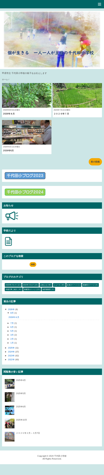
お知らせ (44, 285)
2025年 (11, 348)
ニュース (57, 285)
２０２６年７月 (61, 114)
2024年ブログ (28, 285)
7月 (12, 323)
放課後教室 (46, 289)
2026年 (11, 309)
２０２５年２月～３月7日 (28, 433)
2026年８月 (9, 114)
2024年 (11, 352)
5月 (12, 331)
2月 (12, 339)
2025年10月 (21, 420)
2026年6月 (8, 150)
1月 (12, 343)
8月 (12, 313)
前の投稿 (95, 162)
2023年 (11, 355)
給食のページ (72, 285)
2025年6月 (21, 406)
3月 (12, 335)
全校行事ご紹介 (12, 289)
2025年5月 (21, 393)
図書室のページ (89, 285)
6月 (12, 327)
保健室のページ (30, 289)
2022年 (11, 359)
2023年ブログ (11, 285)
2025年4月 (21, 380)
